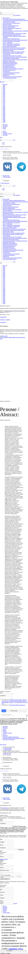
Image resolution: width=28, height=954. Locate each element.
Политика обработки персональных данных (13, 738)
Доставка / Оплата (7, 133)
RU (14, 140)
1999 (4, 120)
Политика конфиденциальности (11, 737)
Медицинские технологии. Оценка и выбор (13, 51)
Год (14, 261)
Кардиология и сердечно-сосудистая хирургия (14, 47)
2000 (4, 119)
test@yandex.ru (5, 807)
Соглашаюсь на (6, 699)
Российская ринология (8, 66)
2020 (4, 93)
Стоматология (6, 71)
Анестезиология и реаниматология (11, 23)
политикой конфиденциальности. (17, 705)
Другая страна (6, 912)
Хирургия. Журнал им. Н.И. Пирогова (12, 76)
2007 (4, 110)
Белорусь (5, 907)
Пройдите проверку (5, 718)
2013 (4, 102)
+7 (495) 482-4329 (7, 749)
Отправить (15, 826)
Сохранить (3, 953)
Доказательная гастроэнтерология (11, 38)
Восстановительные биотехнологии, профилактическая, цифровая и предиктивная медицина (14, 36)
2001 (4, 118)
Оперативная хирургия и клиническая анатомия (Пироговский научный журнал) (15, 57)
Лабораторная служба (8, 50)
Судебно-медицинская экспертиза (11, 72)
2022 (4, 90)
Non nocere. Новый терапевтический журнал (14, 19)
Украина (5, 908)
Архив (4, 127)
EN (3, 142)
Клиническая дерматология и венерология (13, 49)
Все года (2, 81)
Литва (4, 911)
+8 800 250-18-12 (7, 753)
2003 (4, 115)
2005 (4, 113)
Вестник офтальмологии (9, 27)
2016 (4, 98)
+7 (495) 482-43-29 (4, 183)
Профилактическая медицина (10, 63)
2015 (4, 100)
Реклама (5, 132)
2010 (4, 106)
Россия (15, 903)
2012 (4, 104)
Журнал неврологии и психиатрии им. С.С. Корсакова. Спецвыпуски (11, 44)
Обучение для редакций (9, 739)
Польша (5, 910)
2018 (4, 96)
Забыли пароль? (4, 859)
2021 (4, 92)
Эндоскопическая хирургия (9, 77)
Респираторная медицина (9, 64)
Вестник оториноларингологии (10, 25)
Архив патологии (7, 24)
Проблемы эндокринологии (10, 62)
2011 (4, 105)
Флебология (6, 75)
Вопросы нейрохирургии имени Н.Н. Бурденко (14, 33)
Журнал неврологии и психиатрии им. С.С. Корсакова (11, 42)
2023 (4, 89)
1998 (4, 122)
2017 (4, 97)
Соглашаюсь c (5, 705)
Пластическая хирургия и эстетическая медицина (15, 59)
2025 (4, 87)
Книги (4, 128)
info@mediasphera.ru (8, 160)
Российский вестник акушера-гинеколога (13, 68)
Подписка (5, 126)
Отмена (8, 953)
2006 (4, 111)
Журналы (5, 124)
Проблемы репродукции (9, 61)
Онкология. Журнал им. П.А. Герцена (12, 55)
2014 (4, 101)
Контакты (5, 135)
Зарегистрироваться (5, 879)
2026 (4, 85)
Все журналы (17, 15)
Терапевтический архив (9, 74)
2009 (4, 107)
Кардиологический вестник (10, 46)
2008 (4, 109)
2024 (4, 88)
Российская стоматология (9, 67)
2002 (4, 117)
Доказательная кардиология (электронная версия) (15, 40)
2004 (4, 114)
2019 (4, 94)
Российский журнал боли (9, 70)
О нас (4, 131)
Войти (2, 860)
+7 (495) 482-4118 (7, 748)
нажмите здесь (16, 948)
